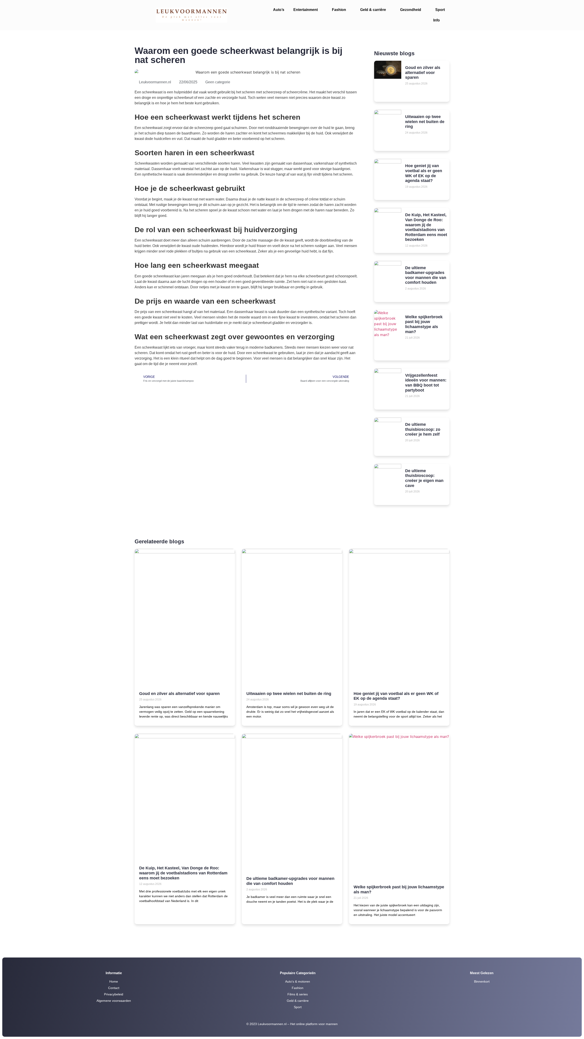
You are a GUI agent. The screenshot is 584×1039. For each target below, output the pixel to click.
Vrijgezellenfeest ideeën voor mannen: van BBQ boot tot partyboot (425, 382)
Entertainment (305, 10)
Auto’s (278, 10)
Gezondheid (410, 10)
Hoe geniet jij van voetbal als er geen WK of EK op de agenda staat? (423, 173)
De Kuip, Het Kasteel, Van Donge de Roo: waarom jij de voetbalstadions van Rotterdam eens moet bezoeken (426, 227)
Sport (440, 10)
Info (436, 20)
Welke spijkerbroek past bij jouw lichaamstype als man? (424, 324)
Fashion (339, 10)
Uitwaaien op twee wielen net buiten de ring (424, 121)
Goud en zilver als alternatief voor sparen (422, 72)
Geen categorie (217, 82)
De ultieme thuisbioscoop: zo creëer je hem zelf (422, 429)
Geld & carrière (373, 10)
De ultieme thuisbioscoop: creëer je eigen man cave (424, 478)
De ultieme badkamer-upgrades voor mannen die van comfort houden (425, 275)
